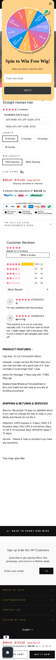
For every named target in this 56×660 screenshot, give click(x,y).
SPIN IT (27, 90)
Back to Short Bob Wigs (30, 531)
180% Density (33, 162)
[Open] (7, 652)
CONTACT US (11, 610)
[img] (23, 299)
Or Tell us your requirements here (19, 224)
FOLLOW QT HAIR (14, 620)
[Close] (50, 3)
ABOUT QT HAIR (13, 590)
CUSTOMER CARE (14, 600)
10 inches (10, 138)
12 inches (26, 138)
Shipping (17, 183)
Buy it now (42, 654)
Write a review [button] (28, 255)
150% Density (12, 162)
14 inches (42, 138)
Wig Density (12, 156)
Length (8, 133)
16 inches (10, 147)
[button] (10, 109)
